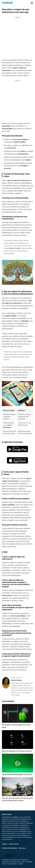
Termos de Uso (14, 844)
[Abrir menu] (32, 3)
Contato (4, 844)
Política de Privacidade (9, 848)
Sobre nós (22, 848)
